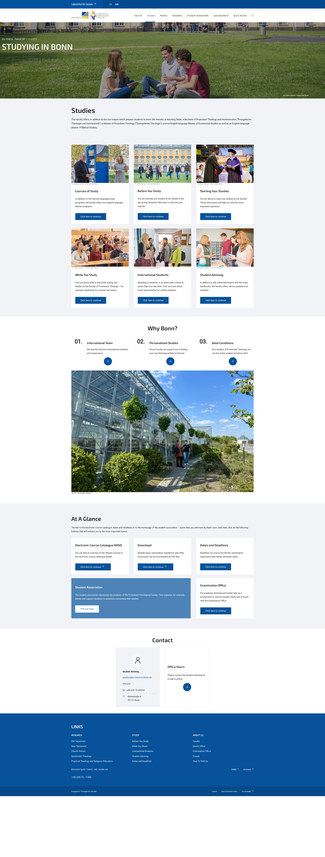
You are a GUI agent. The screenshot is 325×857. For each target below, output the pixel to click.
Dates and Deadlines (142, 761)
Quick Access (240, 15)
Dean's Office (199, 746)
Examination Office (202, 751)
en (116, 4)
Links (77, 726)
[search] (252, 17)
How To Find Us (200, 761)
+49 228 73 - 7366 (81, 776)
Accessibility (246, 791)
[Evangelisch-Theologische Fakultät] (90, 15)
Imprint (214, 791)
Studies (151, 15)
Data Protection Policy (229, 791)
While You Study (139, 746)
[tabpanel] (162, 60)
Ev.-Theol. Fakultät (13, 39)
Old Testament (78, 741)
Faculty (138, 15)
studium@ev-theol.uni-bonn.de (137, 677)
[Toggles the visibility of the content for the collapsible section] (108, 361)
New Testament (78, 746)
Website (127, 683)
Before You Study (140, 741)
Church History (78, 751)
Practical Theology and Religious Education (92, 761)
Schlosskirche (221, 15)
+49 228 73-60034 (135, 690)
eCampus (247, 769)
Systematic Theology (81, 756)
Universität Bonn (82, 4)
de (110, 4)
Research (177, 15)
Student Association (197, 15)
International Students (142, 751)
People (163, 15)
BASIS (234, 769)
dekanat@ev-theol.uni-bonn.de (89, 769)
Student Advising (140, 756)
